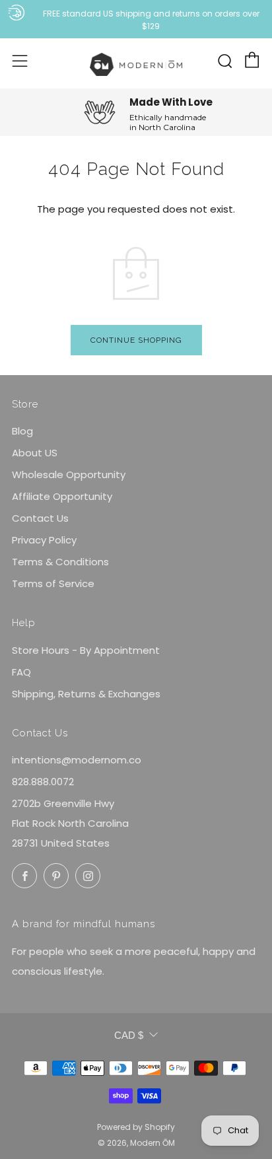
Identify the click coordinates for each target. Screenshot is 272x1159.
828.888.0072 (43, 782)
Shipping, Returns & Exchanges (86, 694)
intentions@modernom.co (76, 760)
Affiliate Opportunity (62, 496)
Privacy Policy (44, 540)
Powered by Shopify (136, 1127)
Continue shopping (136, 340)
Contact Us (40, 518)
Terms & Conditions (60, 562)
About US (34, 453)
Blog (22, 431)
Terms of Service (53, 583)
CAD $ (128, 1035)
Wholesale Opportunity (68, 474)
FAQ (21, 672)
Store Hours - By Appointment (86, 650)
